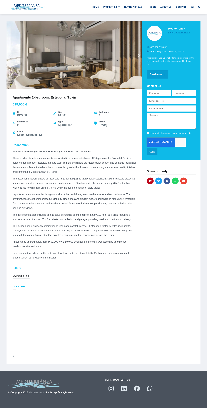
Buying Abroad (133, 7)
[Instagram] (111, 388)
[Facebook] (137, 388)
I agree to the (171, 133)
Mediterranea (36, 392)
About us (165, 7)
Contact (181, 7)
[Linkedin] (124, 388)
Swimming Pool (21, 276)
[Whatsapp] (150, 388)
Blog (153, 7)
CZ (192, 7)
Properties (110, 7)
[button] (10, 55)
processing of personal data (177, 133)
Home (95, 7)
